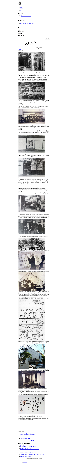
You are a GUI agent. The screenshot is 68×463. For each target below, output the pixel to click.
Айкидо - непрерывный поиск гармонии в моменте (27, 23)
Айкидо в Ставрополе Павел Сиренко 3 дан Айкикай (27, 433)
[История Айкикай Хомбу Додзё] (31, 70)
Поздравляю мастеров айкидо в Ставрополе (26, 435)
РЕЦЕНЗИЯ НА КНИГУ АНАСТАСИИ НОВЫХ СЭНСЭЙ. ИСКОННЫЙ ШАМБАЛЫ (32, 454)
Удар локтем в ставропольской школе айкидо (26, 16)
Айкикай (19, 49)
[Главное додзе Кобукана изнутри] (31, 176)
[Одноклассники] (20, 429)
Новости (21, 7)
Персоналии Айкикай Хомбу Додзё (24, 22)
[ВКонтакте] (19, 429)
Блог (20, 10)
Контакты (21, 8)
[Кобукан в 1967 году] (31, 211)
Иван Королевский (20, 460)
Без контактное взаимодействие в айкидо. (25, 456)
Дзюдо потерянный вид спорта (24, 17)
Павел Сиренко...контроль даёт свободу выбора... (26, 455)
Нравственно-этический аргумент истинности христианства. (28, 446)
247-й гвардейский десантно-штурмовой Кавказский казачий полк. (29, 445)
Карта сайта (21, 11)
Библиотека (21, 9)
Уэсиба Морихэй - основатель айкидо (25, 438)
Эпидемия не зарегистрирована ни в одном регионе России (28, 452)
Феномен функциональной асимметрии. (25, 453)
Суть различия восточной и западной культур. (26, 447)
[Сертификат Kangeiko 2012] (31, 413)
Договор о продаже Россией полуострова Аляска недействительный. (29, 449)
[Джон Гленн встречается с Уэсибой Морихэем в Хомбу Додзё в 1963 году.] (31, 233)
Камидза (21, 15)
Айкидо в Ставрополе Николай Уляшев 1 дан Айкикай (27, 434)
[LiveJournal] (21, 429)
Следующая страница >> (34, 440)
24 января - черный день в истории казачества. (26, 448)
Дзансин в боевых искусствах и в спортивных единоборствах (28, 24)
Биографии (23, 46)
